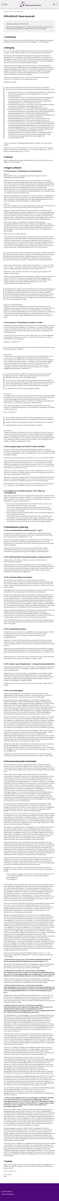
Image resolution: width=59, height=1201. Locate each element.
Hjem (10, 11)
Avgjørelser (20, 11)
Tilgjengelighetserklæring (7, 1194)
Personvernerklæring (6, 1191)
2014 (14, 11)
